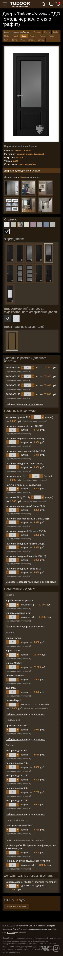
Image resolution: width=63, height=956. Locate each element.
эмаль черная (7, 231)
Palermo (33, 36)
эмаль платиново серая (39, 224)
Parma (42, 36)
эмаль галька (13, 224)
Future (47, 32)
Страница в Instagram (56, 948)
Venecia (31, 40)
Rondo (51, 36)
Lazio (55, 32)
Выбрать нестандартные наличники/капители (31, 581)
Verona (41, 40)
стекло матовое (16, 318)
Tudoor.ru (11, 933)
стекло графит (7, 318)
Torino (14, 40)
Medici (6, 36)
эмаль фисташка (52, 224)
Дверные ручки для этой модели (22, 170)
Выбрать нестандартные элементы (25, 626)
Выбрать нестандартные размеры (24, 404)
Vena (22, 40)
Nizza (24, 36)
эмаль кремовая (26, 224)
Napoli (15, 36)
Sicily (6, 40)
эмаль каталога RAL (20, 224)
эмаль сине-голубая (46, 224)
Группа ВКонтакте (45, 948)
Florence (37, 32)
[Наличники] (11, 205)
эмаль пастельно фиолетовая (33, 224)
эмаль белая (7, 224)
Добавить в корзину (17, 906)
